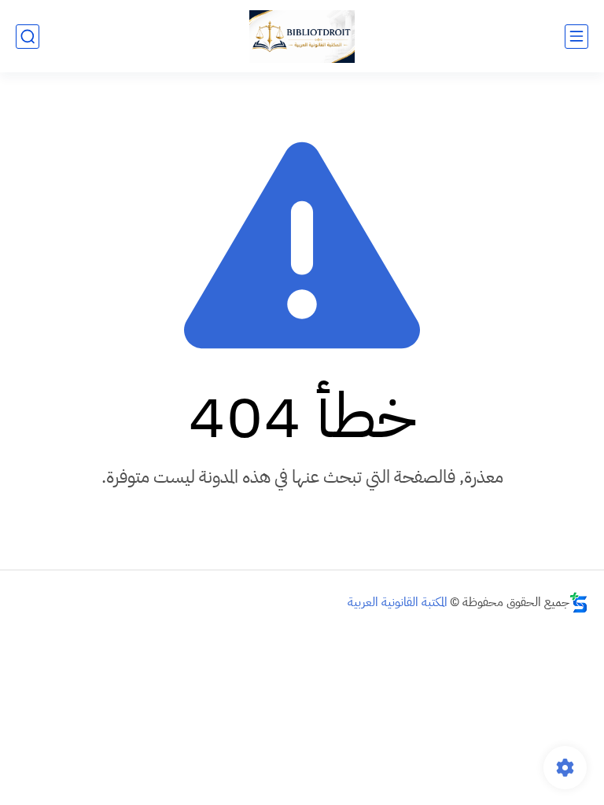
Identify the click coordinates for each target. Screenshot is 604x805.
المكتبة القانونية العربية (397, 602)
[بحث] (27, 36)
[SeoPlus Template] (578, 602)
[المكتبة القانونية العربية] (302, 36)
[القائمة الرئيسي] (576, 36)
